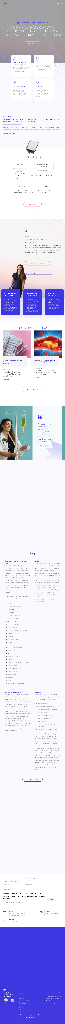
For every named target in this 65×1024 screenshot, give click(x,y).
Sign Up (51, 899)
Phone (11, 919)
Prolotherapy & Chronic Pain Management (43, 87)
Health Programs (24, 1000)
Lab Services (22, 1002)
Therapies (21, 998)
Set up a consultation (31, 271)
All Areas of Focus (24, 996)
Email (48, 911)
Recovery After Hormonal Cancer (44, 360)
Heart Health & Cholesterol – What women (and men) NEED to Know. (13, 361)
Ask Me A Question (30, 273)
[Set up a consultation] (50, 271)
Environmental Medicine (20, 86)
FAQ (20, 1010)
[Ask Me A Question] (50, 274)
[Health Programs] (54, 302)
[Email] (42, 912)
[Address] (5, 912)
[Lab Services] (32, 302)
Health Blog (22, 1003)
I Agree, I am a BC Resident (13, 902)
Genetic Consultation (19, 62)
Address (12, 911)
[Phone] (5, 920)
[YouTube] (5, 3)
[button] (58, 3)
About (21, 994)
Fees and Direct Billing (26, 1007)
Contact (21, 1012)
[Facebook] (7, 3)
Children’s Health (41, 62)
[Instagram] (2, 3)
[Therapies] (11, 302)
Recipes (21, 1005)
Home (20, 991)
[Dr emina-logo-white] (8, 992)
